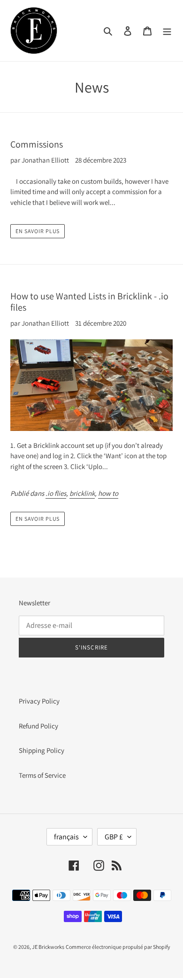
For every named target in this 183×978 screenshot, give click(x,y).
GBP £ (114, 837)
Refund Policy (38, 725)
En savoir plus (37, 231)
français (66, 837)
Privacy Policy (39, 700)
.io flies (56, 493)
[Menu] (167, 31)
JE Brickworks (48, 946)
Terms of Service (42, 775)
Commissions (36, 144)
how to (108, 493)
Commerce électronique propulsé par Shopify (118, 946)
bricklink (82, 493)
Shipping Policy (41, 750)
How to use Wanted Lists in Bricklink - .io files (89, 301)
